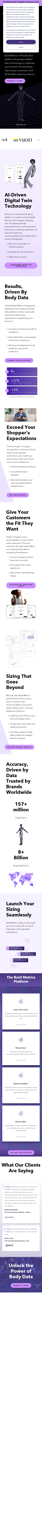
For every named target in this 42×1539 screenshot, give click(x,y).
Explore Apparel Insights (19, 747)
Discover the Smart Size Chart (21, 585)
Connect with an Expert (19, 360)
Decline (21, 47)
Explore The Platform (21, 1152)
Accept (21, 42)
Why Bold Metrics (17, 495)
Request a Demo (15, 81)
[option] (19, 140)
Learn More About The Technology (21, 265)
